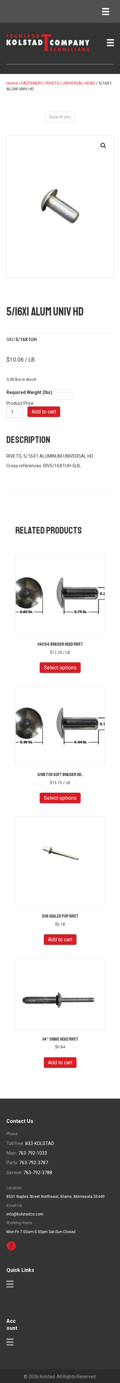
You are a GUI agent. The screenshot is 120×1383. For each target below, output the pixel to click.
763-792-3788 (37, 1172)
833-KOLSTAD (39, 1143)
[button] (103, 145)
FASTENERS (32, 83)
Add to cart (44, 412)
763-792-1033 (32, 1153)
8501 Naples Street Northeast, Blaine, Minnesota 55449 (55, 1196)
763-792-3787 (33, 1162)
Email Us (14, 1205)
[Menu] (106, 12)
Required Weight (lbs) (29, 392)
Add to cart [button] (60, 940)
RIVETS (52, 83)
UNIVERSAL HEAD (78, 83)
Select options (60, 668)
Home (12, 83)
